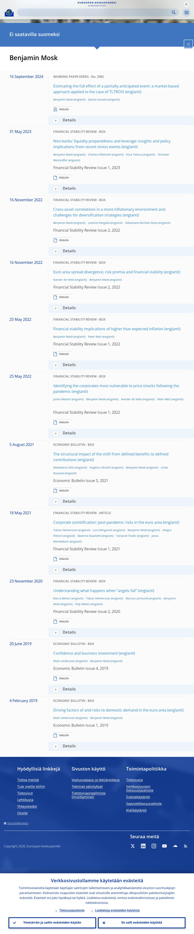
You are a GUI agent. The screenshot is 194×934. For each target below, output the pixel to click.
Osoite (22, 813)
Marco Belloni (62, 598)
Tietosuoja (134, 780)
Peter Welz (95, 337)
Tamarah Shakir (126, 536)
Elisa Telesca (134, 154)
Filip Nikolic (82, 604)
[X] (132, 846)
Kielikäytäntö (136, 810)
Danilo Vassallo (97, 99)
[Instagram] (153, 846)
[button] (186, 4)
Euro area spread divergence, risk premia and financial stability (108, 272)
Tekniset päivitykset (87, 787)
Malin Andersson (64, 661)
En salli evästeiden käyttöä (141, 922)
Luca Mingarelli (102, 530)
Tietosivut (25, 793)
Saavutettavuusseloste (144, 804)
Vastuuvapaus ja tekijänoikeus (96, 780)
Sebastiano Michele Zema (141, 223)
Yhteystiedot (27, 806)
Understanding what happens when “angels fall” (95, 591)
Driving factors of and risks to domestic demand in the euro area (109, 710)
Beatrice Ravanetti (89, 536)
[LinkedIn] (143, 846)
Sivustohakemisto (17, 823)
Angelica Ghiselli (100, 467)
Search (174, 12)
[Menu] (186, 13)
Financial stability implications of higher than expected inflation (108, 329)
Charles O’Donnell (99, 154)
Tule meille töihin (31, 787)
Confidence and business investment (85, 654)
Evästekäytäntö (138, 797)
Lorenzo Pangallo (99, 223)
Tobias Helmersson (65, 530)
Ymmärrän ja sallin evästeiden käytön (52, 922)
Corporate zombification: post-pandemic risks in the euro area (107, 523)
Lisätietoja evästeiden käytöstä (117, 910)
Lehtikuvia (25, 800)
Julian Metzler (62, 399)
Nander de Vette (63, 280)
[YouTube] (164, 846)
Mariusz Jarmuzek (137, 598)
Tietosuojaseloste (71, 910)
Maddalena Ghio (63, 467)
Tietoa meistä (28, 780)
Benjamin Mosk (63, 99)
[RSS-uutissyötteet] (185, 846)
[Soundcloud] (175, 846)
